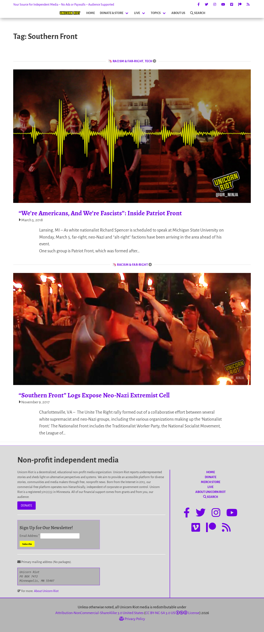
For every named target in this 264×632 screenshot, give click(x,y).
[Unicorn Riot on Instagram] (214, 4)
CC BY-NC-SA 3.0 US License (172, 613)
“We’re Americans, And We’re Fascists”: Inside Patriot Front (100, 213)
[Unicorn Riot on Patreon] (240, 4)
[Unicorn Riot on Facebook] (198, 4)
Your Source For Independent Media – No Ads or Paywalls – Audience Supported (63, 4)
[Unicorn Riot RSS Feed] (248, 4)
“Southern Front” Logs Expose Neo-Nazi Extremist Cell (94, 395)
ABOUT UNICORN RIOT (210, 492)
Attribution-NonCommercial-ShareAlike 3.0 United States (99, 613)
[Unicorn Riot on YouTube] (223, 4)
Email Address (30, 535)
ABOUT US (178, 13)
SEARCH (199, 13)
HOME (90, 13)
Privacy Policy (134, 619)
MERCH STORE (210, 482)
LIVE (137, 13)
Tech (148, 61)
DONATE (26, 505)
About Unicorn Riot (46, 591)
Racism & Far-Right (128, 61)
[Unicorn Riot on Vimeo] (231, 4)
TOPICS (156, 13)
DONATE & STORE (111, 13)
